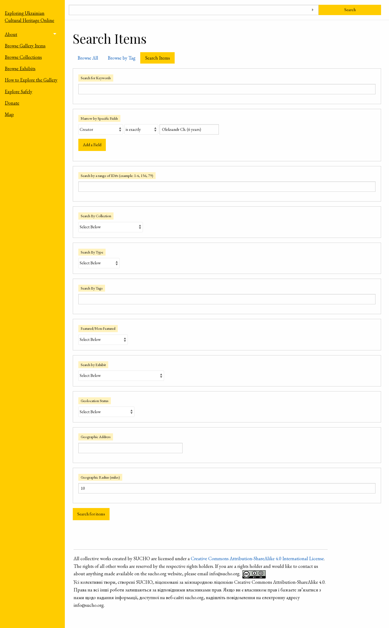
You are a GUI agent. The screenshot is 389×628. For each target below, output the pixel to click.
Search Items (157, 58)
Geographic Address (96, 436)
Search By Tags (92, 288)
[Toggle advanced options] (313, 10)
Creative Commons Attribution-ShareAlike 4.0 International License (257, 558)
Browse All (88, 58)
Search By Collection (96, 215)
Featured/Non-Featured (98, 328)
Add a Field (92, 145)
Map (9, 114)
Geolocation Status (94, 400)
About (11, 34)
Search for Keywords (96, 77)
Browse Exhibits (20, 68)
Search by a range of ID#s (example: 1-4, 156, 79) (117, 175)
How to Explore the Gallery (31, 80)
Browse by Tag (121, 58)
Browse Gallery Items (25, 46)
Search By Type (92, 252)
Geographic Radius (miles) (100, 477)
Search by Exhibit (93, 364)
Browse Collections (23, 57)
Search (350, 9)
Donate (12, 103)
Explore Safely (18, 91)
